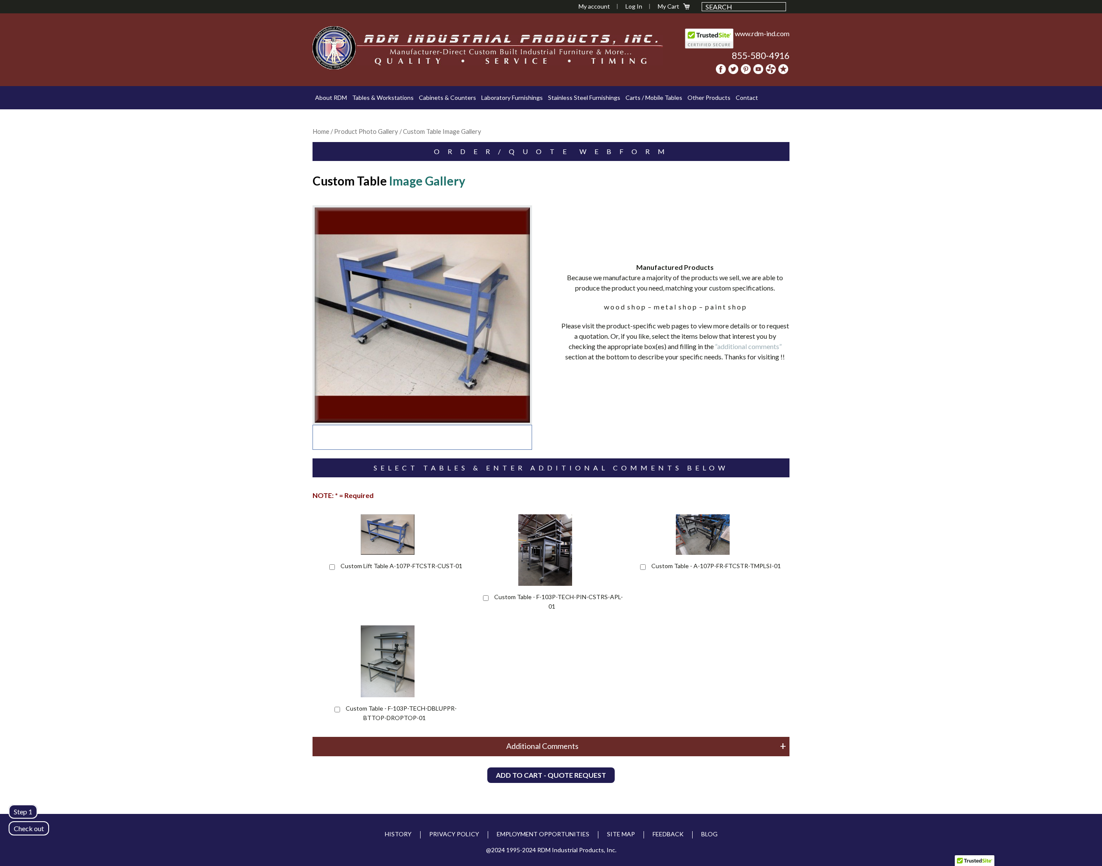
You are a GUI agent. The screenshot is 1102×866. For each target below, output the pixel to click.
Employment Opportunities (543, 834)
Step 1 (23, 811)
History (398, 834)
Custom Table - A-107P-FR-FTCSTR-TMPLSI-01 (716, 565)
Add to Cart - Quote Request (551, 775)
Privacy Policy (454, 834)
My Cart (668, 6)
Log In (633, 6)
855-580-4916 (760, 55)
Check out (29, 828)
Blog (709, 834)
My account (594, 6)
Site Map (621, 834)
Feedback (668, 834)
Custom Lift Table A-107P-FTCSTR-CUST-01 (401, 565)
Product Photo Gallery (366, 131)
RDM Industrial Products (334, 47)
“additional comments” (748, 346)
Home (321, 131)
